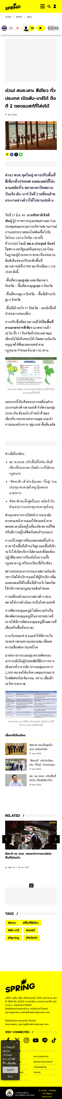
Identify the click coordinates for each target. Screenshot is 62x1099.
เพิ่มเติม (11, 1063)
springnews (40, 1067)
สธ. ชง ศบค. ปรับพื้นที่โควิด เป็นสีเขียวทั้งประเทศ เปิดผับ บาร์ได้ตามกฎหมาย (31, 467)
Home (8, 16)
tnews (37, 1072)
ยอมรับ (10, 1069)
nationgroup (41, 1056)
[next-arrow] (55, 839)
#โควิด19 (31, 938)
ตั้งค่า (10, 1076)
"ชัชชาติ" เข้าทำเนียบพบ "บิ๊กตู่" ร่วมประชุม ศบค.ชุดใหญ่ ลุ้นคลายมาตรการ (33, 487)
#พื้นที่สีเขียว (31, 923)
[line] (21, 154)
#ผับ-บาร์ (13, 930)
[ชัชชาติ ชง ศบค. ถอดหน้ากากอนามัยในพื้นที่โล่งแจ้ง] (31, 835)
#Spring (13, 938)
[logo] (13, 6)
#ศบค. (12, 923)
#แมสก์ (30, 930)
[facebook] (12, 154)
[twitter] (16, 154)
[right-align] (48, 6)
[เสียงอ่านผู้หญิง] (29, 28)
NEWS (19, 16)
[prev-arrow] (6, 839)
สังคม (29, 16)
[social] (26, 1040)
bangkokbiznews (43, 1061)
